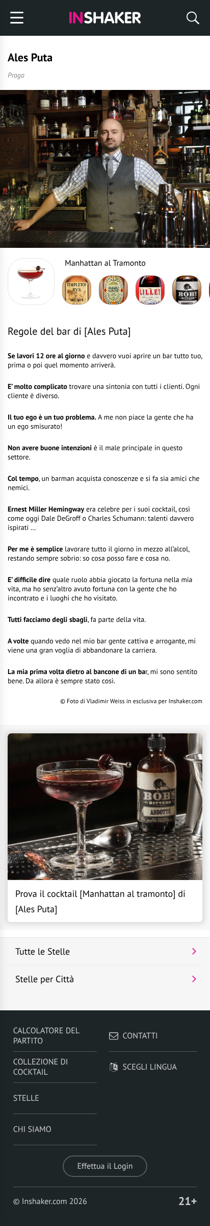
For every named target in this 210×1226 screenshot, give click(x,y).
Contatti (140, 1036)
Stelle (26, 1098)
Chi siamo (32, 1129)
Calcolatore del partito (46, 1036)
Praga (16, 75)
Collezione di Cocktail (40, 1067)
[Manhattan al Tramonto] (31, 281)
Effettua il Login (105, 1166)
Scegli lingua (150, 1067)
